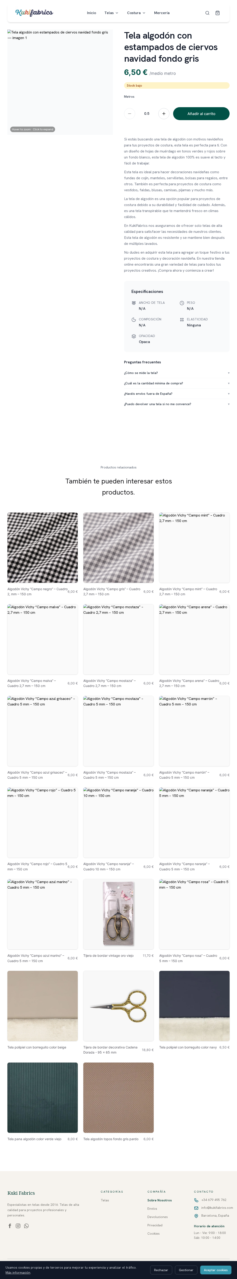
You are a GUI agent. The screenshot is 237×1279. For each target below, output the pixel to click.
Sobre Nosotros (159, 1200)
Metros (129, 96)
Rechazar (161, 1270)
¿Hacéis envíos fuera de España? (177, 394)
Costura (134, 12)
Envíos (152, 1208)
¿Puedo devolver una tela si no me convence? (177, 404)
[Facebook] (9, 1226)
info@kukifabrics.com (217, 1208)
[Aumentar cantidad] (163, 113)
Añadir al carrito (201, 113)
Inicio (91, 12)
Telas (109, 12)
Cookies (153, 1233)
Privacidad (154, 1225)
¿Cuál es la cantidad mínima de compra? (177, 383)
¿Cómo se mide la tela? (177, 373)
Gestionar (186, 1270)
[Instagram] (18, 1226)
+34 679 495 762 (213, 1200)
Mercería (162, 12)
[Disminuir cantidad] (129, 113)
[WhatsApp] (26, 1226)
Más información (18, 1272)
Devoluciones (157, 1217)
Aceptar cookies (216, 1270)
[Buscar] (207, 13)
